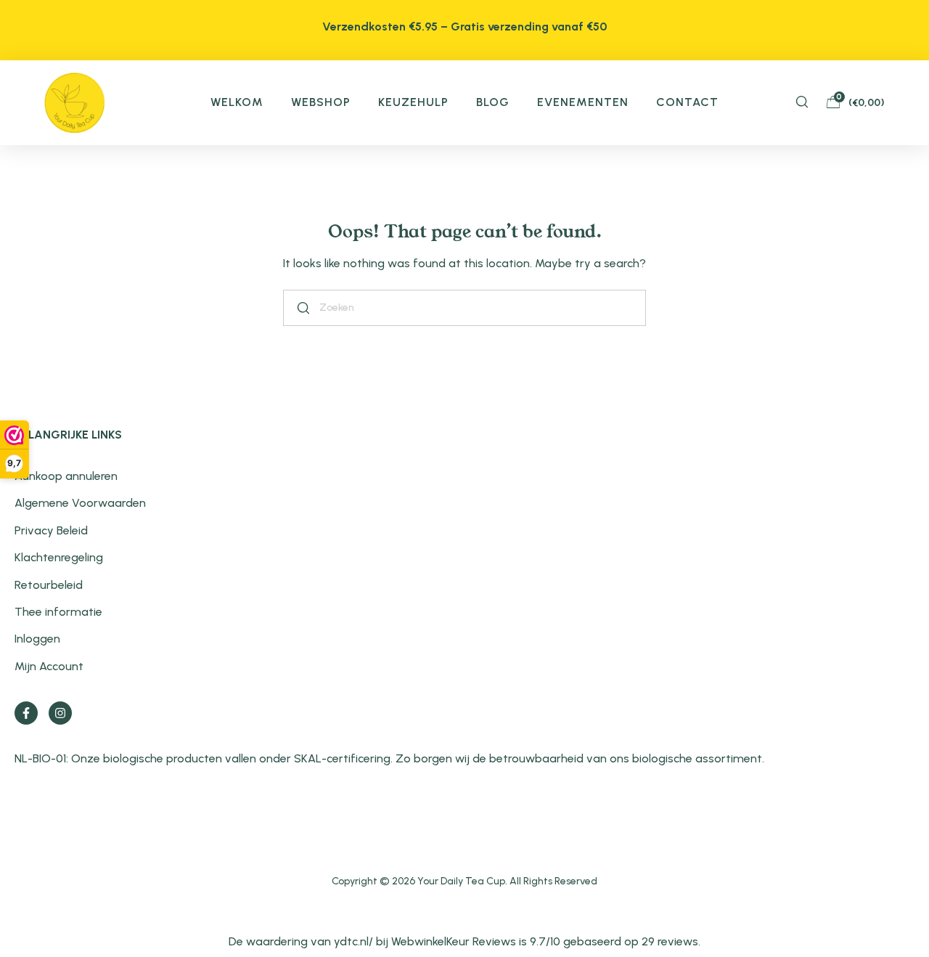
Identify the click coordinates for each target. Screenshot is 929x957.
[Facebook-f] (26, 713)
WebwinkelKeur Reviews (453, 941)
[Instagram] (60, 713)
